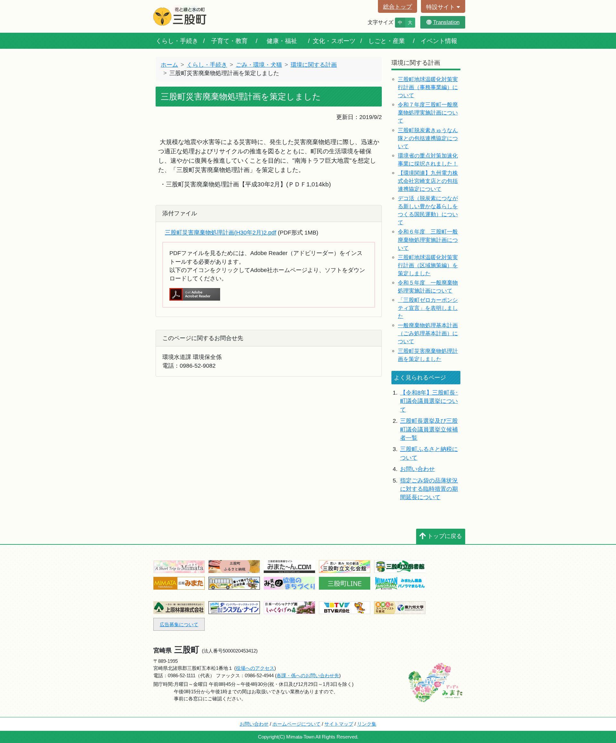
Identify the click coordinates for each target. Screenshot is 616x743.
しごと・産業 (386, 40)
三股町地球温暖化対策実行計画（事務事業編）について (428, 87)
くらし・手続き (177, 40)
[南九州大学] (399, 607)
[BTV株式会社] (344, 607)
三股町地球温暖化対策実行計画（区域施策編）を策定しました (428, 265)
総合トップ (397, 7)
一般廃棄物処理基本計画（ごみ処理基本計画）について (428, 333)
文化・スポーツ (334, 40)
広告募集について (179, 624)
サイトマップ (338, 724)
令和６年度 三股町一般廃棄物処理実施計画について (428, 240)
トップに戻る (444, 536)
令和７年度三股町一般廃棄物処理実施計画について (428, 113)
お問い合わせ (417, 469)
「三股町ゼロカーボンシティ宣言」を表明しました (428, 308)
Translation (446, 22)
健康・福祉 (282, 40)
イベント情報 (439, 40)
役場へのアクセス (255, 668)
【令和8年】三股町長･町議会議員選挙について (429, 401)
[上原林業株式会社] (179, 607)
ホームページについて (296, 724)
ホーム (169, 65)
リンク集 (366, 724)
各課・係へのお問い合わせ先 (308, 675)
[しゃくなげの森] (289, 607)
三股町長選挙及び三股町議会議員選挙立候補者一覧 (429, 429)
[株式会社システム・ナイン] (234, 607)
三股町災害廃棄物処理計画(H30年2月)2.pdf (220, 232)
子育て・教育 (229, 40)
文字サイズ (380, 22)
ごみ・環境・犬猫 (259, 65)
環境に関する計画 (314, 65)
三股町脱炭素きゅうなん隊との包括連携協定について (428, 138)
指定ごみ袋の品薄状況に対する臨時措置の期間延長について (429, 489)
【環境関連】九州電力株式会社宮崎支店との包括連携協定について (428, 181)
